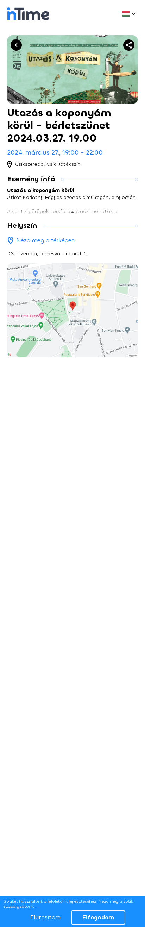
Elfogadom (98, 917)
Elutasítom (45, 917)
